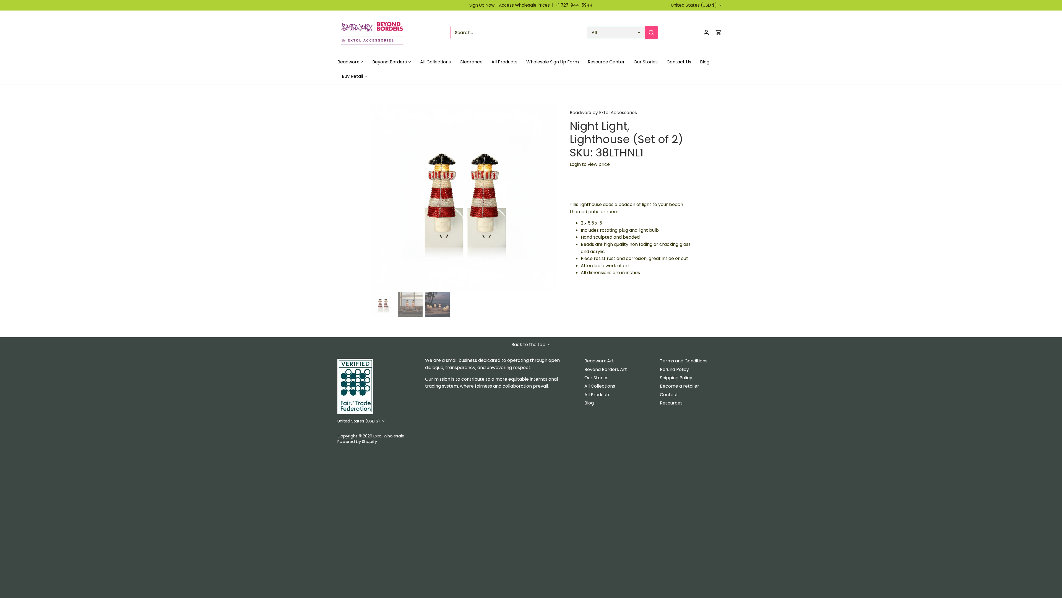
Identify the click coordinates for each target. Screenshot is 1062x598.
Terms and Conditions (683, 361)
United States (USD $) (694, 5)
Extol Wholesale (388, 436)
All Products (597, 394)
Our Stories (596, 378)
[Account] (706, 32)
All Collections (599, 386)
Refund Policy (674, 369)
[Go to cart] (718, 32)
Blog (589, 403)
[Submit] (651, 32)
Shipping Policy (676, 378)
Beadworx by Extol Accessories (603, 112)
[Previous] (379, 197)
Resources (671, 403)
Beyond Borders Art (605, 369)
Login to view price (590, 164)
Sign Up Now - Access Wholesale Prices (512, 5)
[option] (463, 197)
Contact (669, 394)
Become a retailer (679, 386)
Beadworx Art (599, 361)
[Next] (548, 197)
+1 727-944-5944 (574, 5)
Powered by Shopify (357, 441)
